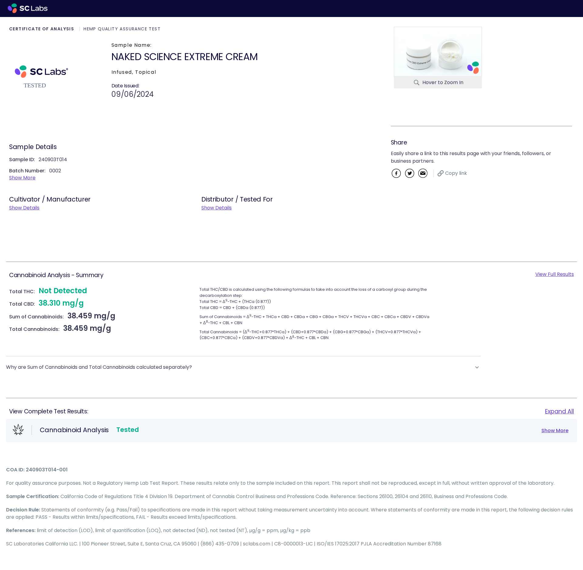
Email (423, 173)
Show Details (24, 207)
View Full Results (554, 274)
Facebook (396, 173)
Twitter (409, 173)
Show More (22, 177)
